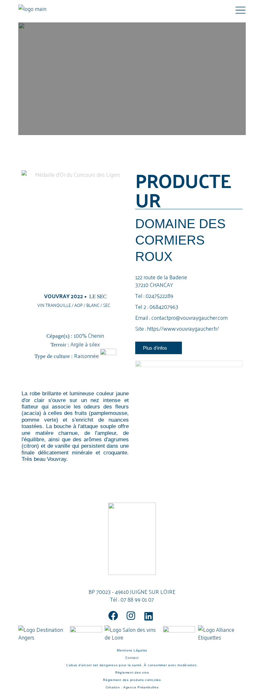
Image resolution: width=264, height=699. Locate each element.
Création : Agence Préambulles (132, 687)
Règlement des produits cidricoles (132, 680)
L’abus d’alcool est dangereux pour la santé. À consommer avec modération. (132, 665)
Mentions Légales (132, 650)
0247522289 (159, 295)
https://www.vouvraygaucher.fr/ (183, 328)
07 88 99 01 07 (137, 599)
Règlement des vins (132, 672)
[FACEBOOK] (113, 615)
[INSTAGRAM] (131, 615)
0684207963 (163, 306)
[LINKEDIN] (148, 616)
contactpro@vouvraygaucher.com (189, 317)
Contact (131, 657)
